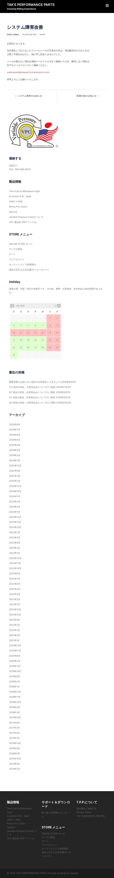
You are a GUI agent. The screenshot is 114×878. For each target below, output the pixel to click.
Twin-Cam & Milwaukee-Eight (24, 191)
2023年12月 (15, 517)
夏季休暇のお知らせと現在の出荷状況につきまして (34, 382)
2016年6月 (14, 753)
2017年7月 (14, 727)
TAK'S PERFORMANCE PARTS (31, 5)
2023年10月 (15, 527)
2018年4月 (14, 707)
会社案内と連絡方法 (86, 808)
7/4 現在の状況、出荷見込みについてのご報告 (32, 387)
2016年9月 (14, 748)
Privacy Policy (83, 812)
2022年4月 (14, 589)
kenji (16, 34)
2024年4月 (14, 501)
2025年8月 (14, 470)
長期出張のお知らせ (86, 95)
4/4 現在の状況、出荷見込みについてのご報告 (32, 402)
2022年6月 (14, 583)
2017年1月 (14, 738)
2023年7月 (14, 532)
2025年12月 (15, 465)
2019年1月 (14, 686)
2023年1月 (14, 553)
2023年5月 (14, 537)
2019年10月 (15, 671)
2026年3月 (14, 450)
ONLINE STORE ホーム (21, 243)
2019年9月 (14, 676)
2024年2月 (14, 506)
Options (13, 211)
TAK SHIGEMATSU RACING (90, 816)
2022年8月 (14, 573)
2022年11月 (15, 563)
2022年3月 (14, 594)
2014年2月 (14, 768)
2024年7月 (14, 496)
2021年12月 (15, 609)
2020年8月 (14, 655)
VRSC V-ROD (16, 201)
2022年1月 (14, 604)
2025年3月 (14, 475)
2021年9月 (14, 619)
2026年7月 (14, 429)
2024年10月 (15, 491)
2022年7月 (14, 578)
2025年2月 (14, 481)
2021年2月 (14, 635)
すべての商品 (15, 249)
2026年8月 (14, 424)
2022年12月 (15, 558)
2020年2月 (14, 661)
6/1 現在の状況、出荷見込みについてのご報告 (32, 392)
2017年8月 (14, 722)
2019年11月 (15, 666)
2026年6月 (14, 434)
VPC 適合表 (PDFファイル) (23, 222)
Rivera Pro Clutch (18, 206)
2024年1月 (14, 511)
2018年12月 (15, 691)
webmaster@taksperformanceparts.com (28, 72)
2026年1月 (14, 460)
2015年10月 (15, 758)
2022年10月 (15, 568)
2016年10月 (15, 743)
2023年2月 (14, 547)
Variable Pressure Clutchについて (26, 217)
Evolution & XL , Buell (20, 196)
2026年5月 (14, 439)
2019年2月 (14, 681)
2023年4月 (14, 542)
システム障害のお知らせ (30, 95)
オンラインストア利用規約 (22, 264)
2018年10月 (15, 702)
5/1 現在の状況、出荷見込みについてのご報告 (32, 397)
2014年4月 (14, 763)
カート (12, 254)
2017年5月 (14, 732)
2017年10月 (15, 717)
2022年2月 (14, 599)
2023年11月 (15, 522)
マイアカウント (17, 259)
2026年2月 (14, 455)
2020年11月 (15, 650)
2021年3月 (14, 630)
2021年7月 (14, 625)
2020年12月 (15, 645)
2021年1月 (14, 640)
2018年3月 (14, 712)
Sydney (74, 873)
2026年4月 (14, 445)
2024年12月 (15, 486)
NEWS (42, 34)
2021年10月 (15, 614)
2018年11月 (15, 696)
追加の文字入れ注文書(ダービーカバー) (29, 269)
